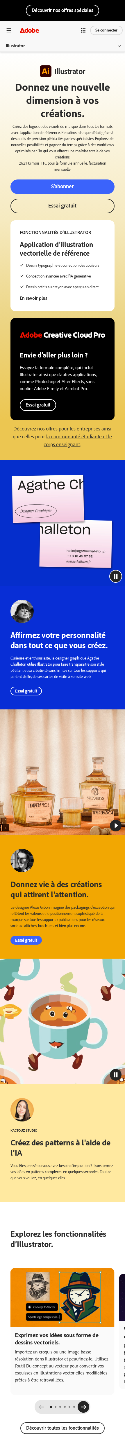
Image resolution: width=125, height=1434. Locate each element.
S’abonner (62, 186)
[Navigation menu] (8, 30)
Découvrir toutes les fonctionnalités (62, 1428)
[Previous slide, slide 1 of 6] (41, 1407)
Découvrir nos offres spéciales (62, 10)
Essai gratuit (62, 205)
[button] (83, 30)
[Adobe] (29, 30)
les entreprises (85, 428)
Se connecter (106, 30)
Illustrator (15, 45)
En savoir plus (33, 298)
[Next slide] (83, 1407)
